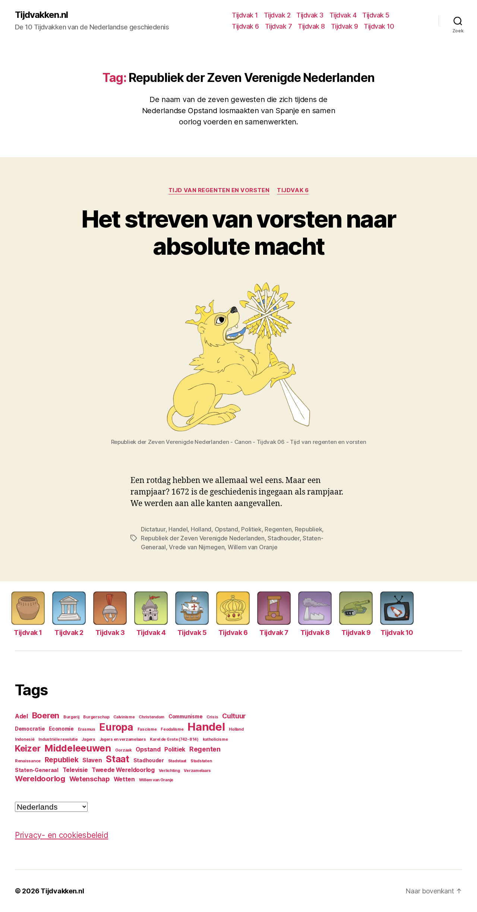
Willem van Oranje (252, 547)
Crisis (212, 717)
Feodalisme (172, 729)
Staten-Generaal (37, 770)
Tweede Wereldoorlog (123, 769)
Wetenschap (89, 779)
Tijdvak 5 (375, 15)
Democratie (30, 729)
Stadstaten (201, 761)
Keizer (27, 748)
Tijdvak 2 (277, 15)
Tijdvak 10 (379, 26)
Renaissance (28, 761)
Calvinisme (124, 717)
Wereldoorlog (40, 778)
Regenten (278, 529)
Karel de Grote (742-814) (174, 739)
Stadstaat (177, 761)
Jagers (88, 739)
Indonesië (25, 739)
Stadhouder (283, 538)
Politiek (251, 529)
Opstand (226, 529)
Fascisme (147, 729)
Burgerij (71, 717)
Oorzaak (123, 750)
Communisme (185, 716)
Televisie (75, 769)
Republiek (308, 529)
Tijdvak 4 (343, 15)
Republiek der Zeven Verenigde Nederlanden (203, 538)
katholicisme (215, 739)
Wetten (124, 779)
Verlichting (169, 770)
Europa (116, 727)
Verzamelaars (197, 770)
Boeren (45, 715)
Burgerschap (96, 717)
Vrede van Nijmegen (196, 547)
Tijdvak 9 (344, 26)
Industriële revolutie (58, 739)
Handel (177, 529)
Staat (117, 759)
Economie (61, 729)
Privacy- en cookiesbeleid (61, 835)
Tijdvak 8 (311, 26)
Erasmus (86, 729)
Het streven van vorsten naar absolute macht (238, 232)
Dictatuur (153, 529)
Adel (21, 716)
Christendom (151, 717)
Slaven (92, 760)
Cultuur (234, 716)
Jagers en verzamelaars (122, 739)
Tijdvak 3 (309, 15)
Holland (201, 529)
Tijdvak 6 (245, 26)
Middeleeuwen (77, 748)
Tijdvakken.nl (41, 14)
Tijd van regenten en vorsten (218, 190)
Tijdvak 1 (245, 15)
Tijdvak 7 (278, 26)
